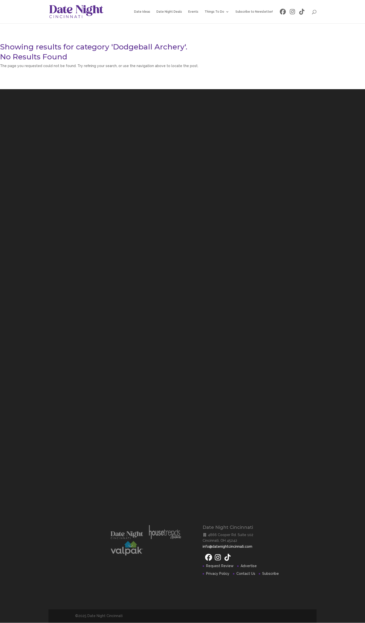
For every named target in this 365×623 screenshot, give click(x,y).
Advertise (249, 566)
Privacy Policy (217, 574)
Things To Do (214, 11)
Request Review (220, 566)
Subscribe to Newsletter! (254, 11)
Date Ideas (142, 11)
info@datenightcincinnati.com (227, 546)
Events (193, 11)
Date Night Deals (169, 11)
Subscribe (270, 574)
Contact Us (245, 574)
